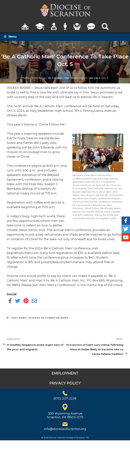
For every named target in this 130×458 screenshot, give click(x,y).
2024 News (38, 78)
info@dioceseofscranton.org (65, 429)
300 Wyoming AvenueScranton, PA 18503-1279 (65, 415)
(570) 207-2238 (65, 398)
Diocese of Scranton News (49, 318)
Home (26, 78)
